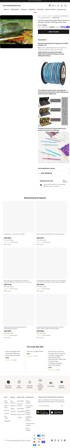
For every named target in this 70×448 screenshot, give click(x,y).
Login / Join (21, 414)
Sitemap (28, 440)
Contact (6, 413)
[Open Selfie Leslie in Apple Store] (56, 412)
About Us (13, 406)
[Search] (58, 5)
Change (65, 181)
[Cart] (65, 5)
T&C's (23, 440)
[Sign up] (62, 406)
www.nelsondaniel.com (44, 17)
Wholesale (20, 408)
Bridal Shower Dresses (28, 412)
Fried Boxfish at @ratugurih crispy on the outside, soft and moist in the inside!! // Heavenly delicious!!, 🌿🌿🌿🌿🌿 (51, 281)
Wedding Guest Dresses (28, 418)
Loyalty (19, 417)
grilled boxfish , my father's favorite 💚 (14, 234)
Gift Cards (20, 401)
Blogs (12, 408)
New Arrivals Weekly (35, 0)
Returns (6, 410)
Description (42, 40)
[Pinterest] (65, 440)
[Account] (62, 5)
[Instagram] (55, 440)
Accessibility (21, 411)
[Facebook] (52, 440)
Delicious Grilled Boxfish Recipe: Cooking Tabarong (50, 234)
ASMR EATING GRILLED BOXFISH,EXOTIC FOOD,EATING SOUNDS (15, 327)
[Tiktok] (58, 440)
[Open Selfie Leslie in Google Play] (42, 412)
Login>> (9, 244)
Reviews (13, 411)
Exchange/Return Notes (46, 168)
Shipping (7, 421)
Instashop (13, 414)
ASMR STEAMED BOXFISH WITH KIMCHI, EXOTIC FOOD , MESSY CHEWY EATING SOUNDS (50, 327)
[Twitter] (61, 440)
